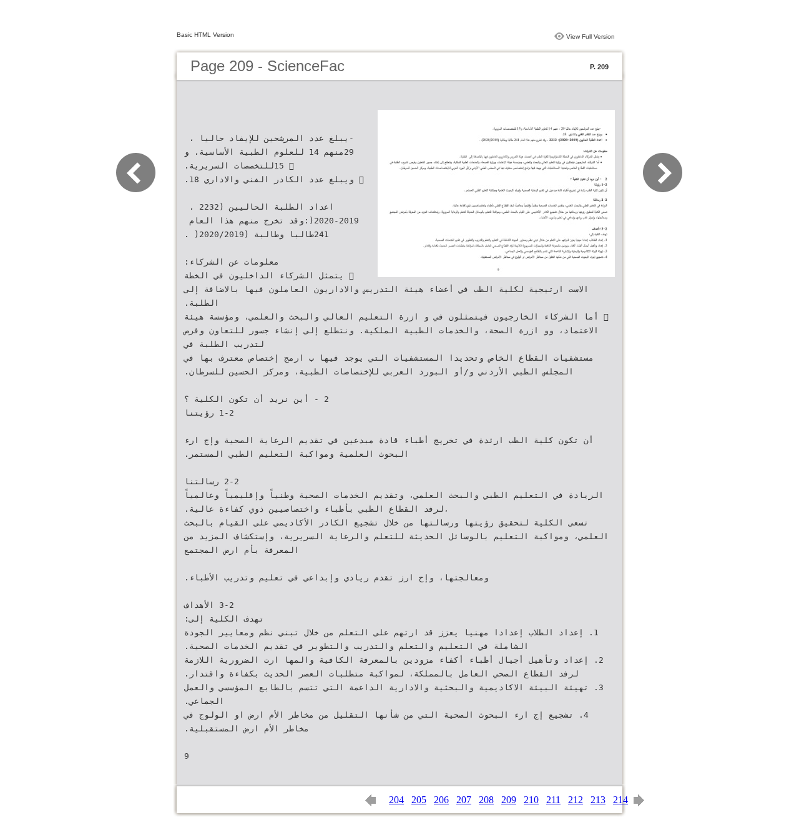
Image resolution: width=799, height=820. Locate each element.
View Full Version (590, 36)
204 (396, 799)
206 (441, 799)
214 (620, 799)
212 (575, 799)
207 (463, 799)
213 (598, 799)
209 (508, 799)
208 (486, 799)
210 (531, 799)
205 (418, 799)
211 (553, 799)
